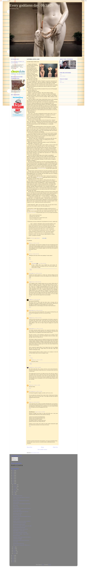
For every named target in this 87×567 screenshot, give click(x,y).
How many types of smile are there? (19, 524)
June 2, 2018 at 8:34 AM (37, 281)
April (14, 548)
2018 (13, 483)
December (15, 484)
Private (32, 359)
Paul (30, 243)
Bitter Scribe (31, 310)
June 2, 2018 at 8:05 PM (35, 402)
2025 (13, 472)
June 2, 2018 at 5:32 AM (35, 243)
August (14, 491)
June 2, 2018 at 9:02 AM (36, 299)
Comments (14, 459)
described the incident (42, 168)
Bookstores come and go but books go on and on (21, 500)
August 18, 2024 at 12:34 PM (40, 411)
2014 (13, 560)
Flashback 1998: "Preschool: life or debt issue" (21, 511)
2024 (13, 473)
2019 (13, 481)
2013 (13, 561)
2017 (13, 555)
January (14, 553)
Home (42, 447)
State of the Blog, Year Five (17, 495)
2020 (13, 480)
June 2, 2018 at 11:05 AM (37, 317)
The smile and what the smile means (19, 527)
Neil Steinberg (33, 263)
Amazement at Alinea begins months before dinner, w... (22, 537)
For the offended (62, 76)
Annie (30, 402)
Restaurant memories (16, 535)
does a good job (40, 177)
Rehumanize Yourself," (31, 212)
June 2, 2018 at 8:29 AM (42, 263)
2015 (13, 558)
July (14, 492)
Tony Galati (31, 273)
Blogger (49, 564)
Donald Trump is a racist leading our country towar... (22, 503)
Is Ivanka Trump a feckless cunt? (18, 543)
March (14, 550)
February (15, 551)
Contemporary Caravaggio (17, 538)
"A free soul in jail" (16, 519)
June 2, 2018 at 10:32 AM (38, 310)
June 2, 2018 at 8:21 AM (37, 273)
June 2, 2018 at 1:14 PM (36, 385)
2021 (13, 478)
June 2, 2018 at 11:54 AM (38, 328)
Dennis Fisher (31, 328)
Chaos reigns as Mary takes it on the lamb (20, 532)
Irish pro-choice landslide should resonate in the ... (21, 540)
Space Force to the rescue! (17, 513)
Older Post (55, 447)
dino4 (43, 564)
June (14, 494)
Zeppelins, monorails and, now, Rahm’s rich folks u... (22, 521)
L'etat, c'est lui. (15, 541)
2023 (13, 475)
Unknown (30, 317)
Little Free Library (16, 502)
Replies (31, 261)
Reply (30, 250)
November (15, 486)
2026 (13, 470)
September (15, 489)
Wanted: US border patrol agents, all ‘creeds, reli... (21, 497)
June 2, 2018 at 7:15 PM (38, 391)
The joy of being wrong (17, 514)
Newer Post (29, 447)
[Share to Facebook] (45, 238)
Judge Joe (31, 281)
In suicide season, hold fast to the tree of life (20, 529)
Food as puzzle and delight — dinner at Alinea (21, 533)
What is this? (62, 82)
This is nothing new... (16, 498)
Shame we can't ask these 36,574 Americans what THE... (22, 525)
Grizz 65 (30, 367)
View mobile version (42, 449)
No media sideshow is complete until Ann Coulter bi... (22, 508)
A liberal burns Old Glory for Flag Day (19, 522)
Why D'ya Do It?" (33, 209)
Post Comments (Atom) (35, 452)
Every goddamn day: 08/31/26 (32, 5)
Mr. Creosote (31, 391)
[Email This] (42, 238)
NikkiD (30, 299)
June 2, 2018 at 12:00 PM (36, 367)
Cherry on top (15, 505)
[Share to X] (44, 238)
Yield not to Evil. (16, 506)
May (14, 547)
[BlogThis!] (43, 238)
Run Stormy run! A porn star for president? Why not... (22, 516)
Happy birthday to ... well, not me (18, 530)
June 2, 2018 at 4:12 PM (38, 359)
